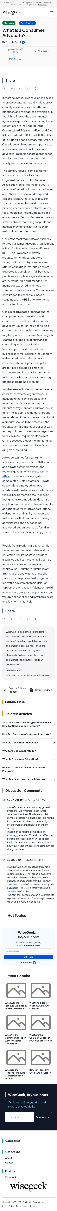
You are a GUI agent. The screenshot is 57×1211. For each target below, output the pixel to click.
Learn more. (42, 5)
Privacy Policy (8, 1206)
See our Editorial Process (17, 690)
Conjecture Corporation (33, 1202)
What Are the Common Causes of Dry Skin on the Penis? (40, 1037)
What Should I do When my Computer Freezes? (39, 1005)
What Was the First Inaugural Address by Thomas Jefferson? (16, 1005)
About (8, 1157)
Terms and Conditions (25, 1206)
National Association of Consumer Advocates (27, 675)
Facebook (10, 1177)
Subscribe (28, 957)
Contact (9, 1162)
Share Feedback (44, 689)
